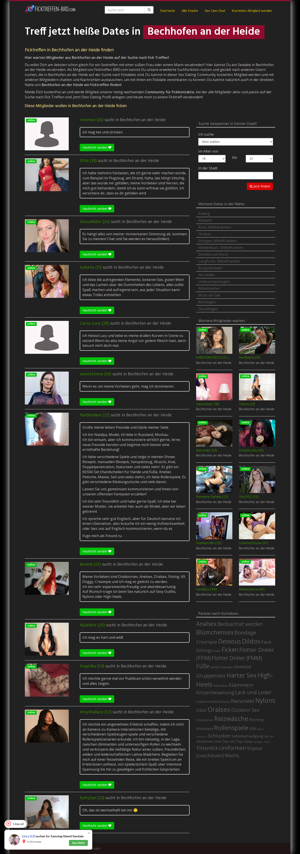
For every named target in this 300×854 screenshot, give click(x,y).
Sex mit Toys (233, 741)
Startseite (167, 11)
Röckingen (207, 302)
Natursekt (242, 701)
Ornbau (204, 234)
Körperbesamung (215, 692)
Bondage (245, 632)
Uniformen (232, 748)
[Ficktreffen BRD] (50, 11)
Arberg (204, 213)
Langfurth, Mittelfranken (219, 261)
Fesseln (216, 651)
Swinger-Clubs (262, 741)
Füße (202, 666)
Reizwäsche (231, 718)
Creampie (206, 642)
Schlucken (219, 735)
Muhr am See (209, 295)
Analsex (206, 624)
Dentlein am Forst (213, 254)
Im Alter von (208, 151)
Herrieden (206, 274)
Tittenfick (207, 748)
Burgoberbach (210, 268)
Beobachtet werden (240, 624)
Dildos (251, 641)
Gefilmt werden (221, 667)
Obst (201, 710)
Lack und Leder (253, 692)
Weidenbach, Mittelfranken (220, 247)
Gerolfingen (208, 308)
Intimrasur (220, 685)
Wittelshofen (209, 288)
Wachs (232, 755)
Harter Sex (241, 675)
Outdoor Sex (245, 710)
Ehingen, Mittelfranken (217, 240)
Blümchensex (215, 632)
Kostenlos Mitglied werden (252, 11)
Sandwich (201, 736)
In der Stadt (207, 168)
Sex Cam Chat (215, 11)
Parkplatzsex (204, 720)
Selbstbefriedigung (247, 736)
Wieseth (205, 220)
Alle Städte (190, 11)
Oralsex (219, 709)
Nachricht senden (95, 147)
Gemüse (242, 666)
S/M (252, 728)
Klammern (241, 684)
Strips (248, 741)
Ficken (230, 650)
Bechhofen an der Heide (143, 120)
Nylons (265, 700)
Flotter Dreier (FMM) (237, 658)
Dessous (229, 641)
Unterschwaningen (214, 281)
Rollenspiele (231, 727)
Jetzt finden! (261, 186)
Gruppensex (211, 675)
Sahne (260, 729)
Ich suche (206, 134)
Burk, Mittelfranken (214, 227)
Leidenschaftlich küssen (213, 701)
